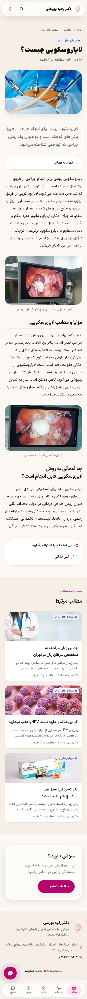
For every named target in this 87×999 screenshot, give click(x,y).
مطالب (68, 30)
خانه (79, 30)
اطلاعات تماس (56, 886)
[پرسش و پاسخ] (10, 973)
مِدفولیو (29, 971)
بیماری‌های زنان (49, 30)
